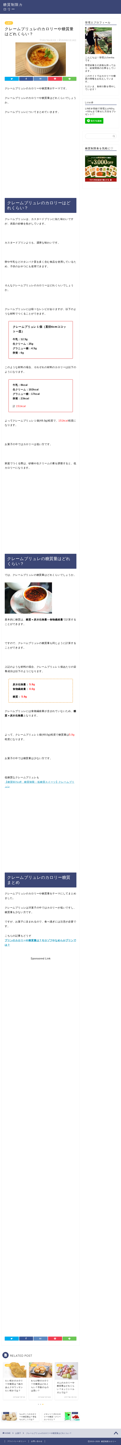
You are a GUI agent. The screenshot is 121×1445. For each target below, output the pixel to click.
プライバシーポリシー (16, 1441)
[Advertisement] (40, 153)
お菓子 (9, 23)
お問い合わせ (36, 1441)
